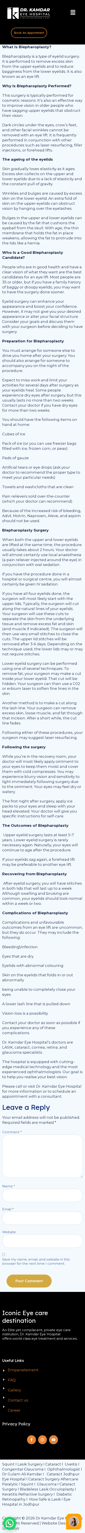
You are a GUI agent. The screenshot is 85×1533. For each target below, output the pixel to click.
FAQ (12, 1380)
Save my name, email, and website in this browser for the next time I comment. (36, 1261)
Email (8, 1209)
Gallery (14, 1390)
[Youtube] (53, 1439)
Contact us (18, 1400)
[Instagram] (42, 1439)
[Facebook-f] (31, 1439)
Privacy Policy (16, 1423)
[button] (73, 13)
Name (8, 1186)
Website (9, 1232)
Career (14, 1410)
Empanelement (23, 1370)
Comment (12, 1132)
